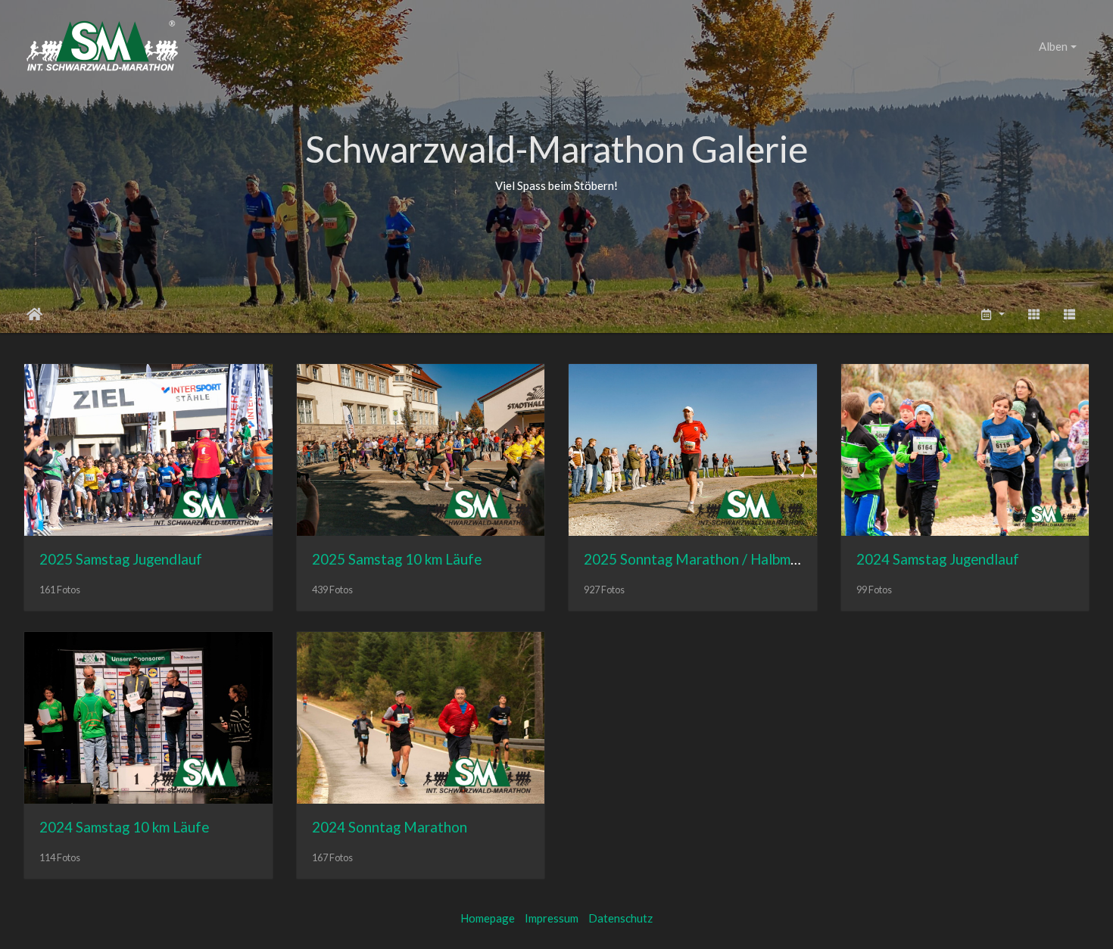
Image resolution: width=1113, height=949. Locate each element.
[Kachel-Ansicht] (1033, 314)
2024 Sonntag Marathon (389, 826)
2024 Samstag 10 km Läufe (124, 826)
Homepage (487, 918)
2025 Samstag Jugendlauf (120, 559)
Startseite (34, 314)
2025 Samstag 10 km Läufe (397, 559)
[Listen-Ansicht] (1069, 314)
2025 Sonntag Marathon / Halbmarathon (712, 559)
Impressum (551, 918)
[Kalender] (992, 314)
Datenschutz (620, 918)
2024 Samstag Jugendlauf (937, 559)
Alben (1053, 46)
